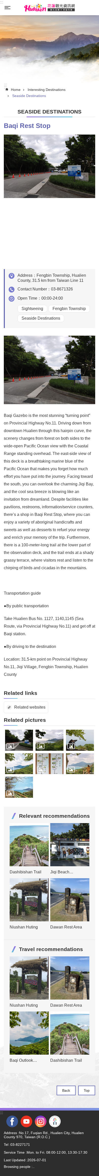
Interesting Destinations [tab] (46, 90)
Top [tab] (87, 1090)
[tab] (19, 740)
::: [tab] (1, 2)
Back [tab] (66, 1090)
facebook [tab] (12, 1121)
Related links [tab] (20, 693)
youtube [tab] (26, 1121)
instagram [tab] (40, 1121)
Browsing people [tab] (17, 1167)
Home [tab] (16, 90)
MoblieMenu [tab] (7, 8)
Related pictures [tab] (25, 720)
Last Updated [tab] (14, 1160)
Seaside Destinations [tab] (29, 96)
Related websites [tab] (29, 707)
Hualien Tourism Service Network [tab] (49, 7)
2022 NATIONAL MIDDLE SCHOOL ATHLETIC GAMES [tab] (55, 1121)
